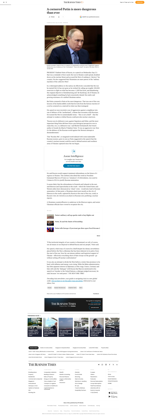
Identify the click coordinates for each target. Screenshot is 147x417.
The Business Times (63, 405)
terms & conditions (75, 411)
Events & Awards (95, 390)
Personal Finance (64, 377)
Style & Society (79, 379)
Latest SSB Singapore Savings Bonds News (67, 351)
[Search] (6, 2)
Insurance (62, 382)
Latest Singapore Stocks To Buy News (53, 357)
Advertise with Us (95, 388)
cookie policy (85, 411)
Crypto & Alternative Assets (65, 379)
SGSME (109, 383)
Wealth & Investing (64, 374)
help (61, 411)
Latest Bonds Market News (35, 357)
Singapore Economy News (79, 347)
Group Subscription (95, 383)
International (32, 383)
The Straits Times (51, 405)
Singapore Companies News (62, 347)
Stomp (98, 405)
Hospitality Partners (80, 390)
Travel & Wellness (80, 388)
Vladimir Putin (72, 287)
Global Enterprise (113, 381)
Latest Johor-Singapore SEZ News (36, 354)
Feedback (96, 293)
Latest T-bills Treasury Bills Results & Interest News (41, 351)
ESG (29, 390)
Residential (31, 377)
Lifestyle (77, 372)
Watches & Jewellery (81, 381)
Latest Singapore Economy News (74, 357)
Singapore (31, 381)
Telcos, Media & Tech (50, 381)
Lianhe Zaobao (74, 405)
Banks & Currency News (46, 347)
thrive (109, 374)
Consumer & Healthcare (50, 386)
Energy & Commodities (50, 379)
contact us (56, 411)
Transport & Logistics (50, 383)
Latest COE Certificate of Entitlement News (91, 351)
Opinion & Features (33, 388)
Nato (80, 287)
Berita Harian (82, 405)
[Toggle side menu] (4, 2)
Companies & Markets (50, 372)
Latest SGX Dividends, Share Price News (107, 354)
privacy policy (67, 411)
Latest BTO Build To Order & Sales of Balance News (61, 354)
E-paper (92, 372)
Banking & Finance (49, 374)
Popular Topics (33, 347)
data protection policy (94, 411)
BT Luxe (77, 386)
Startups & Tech (33, 386)
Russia (49, 287)
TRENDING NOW (33, 316)
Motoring (77, 377)
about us (50, 411)
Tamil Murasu (91, 405)
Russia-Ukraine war (60, 287)
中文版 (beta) (94, 392)
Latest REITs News (93, 347)
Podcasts (93, 379)
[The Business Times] (72, 2)
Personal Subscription (96, 381)
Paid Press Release (95, 386)
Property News (105, 347)
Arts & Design (78, 383)
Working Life (31, 392)
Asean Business (112, 379)
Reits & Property (48, 377)
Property (30, 374)
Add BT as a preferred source (90, 17)
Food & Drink (78, 374)
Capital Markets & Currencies (49, 388)
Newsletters (93, 377)
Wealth (61, 372)
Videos (92, 374)
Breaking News (32, 372)
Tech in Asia (111, 376)
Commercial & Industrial (35, 379)
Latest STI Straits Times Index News (85, 354)
